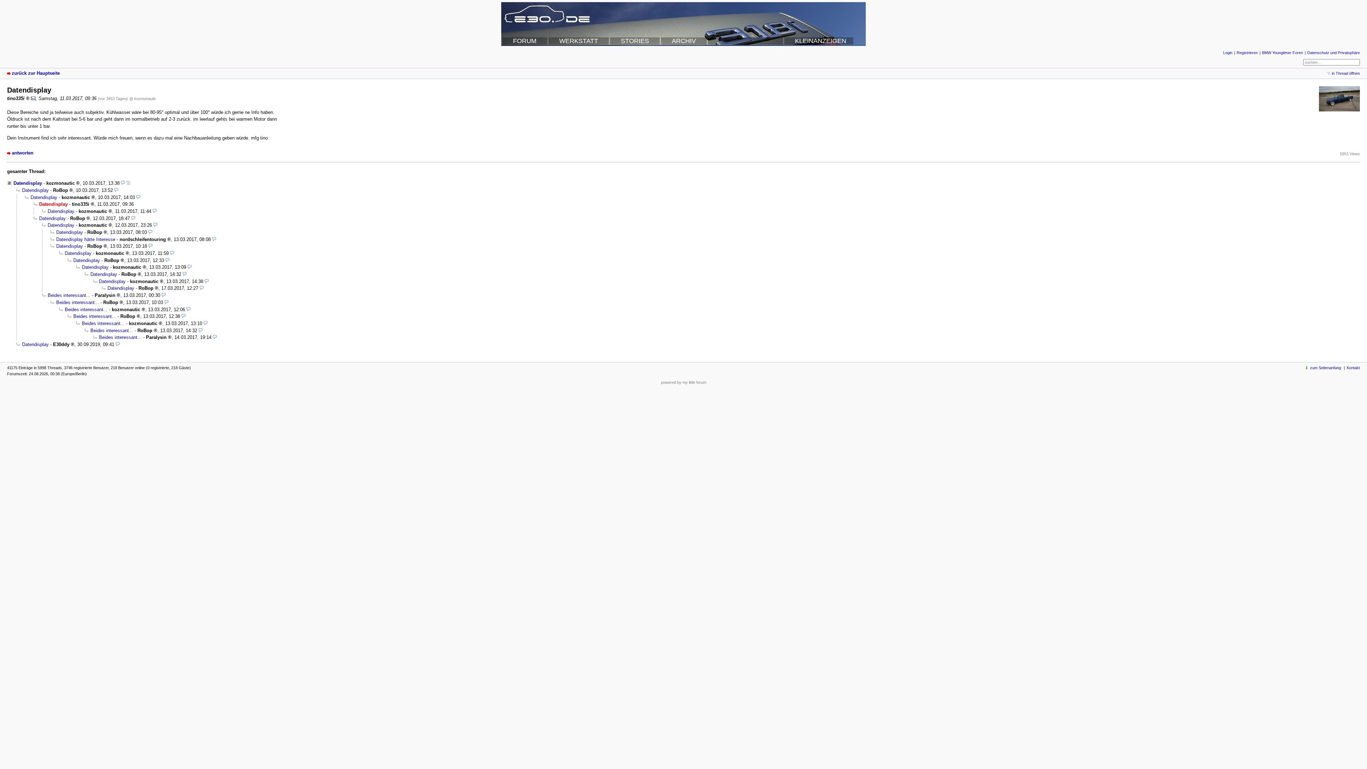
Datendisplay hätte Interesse (85, 239)
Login (1227, 53)
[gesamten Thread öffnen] (128, 183)
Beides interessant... (69, 295)
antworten (22, 153)
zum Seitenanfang (1325, 368)
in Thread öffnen (1346, 73)
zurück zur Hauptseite (36, 73)
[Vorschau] (123, 183)
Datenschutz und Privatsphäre (1333, 53)
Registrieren (1247, 53)
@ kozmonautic (142, 98)
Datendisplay (28, 183)
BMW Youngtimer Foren (1282, 53)
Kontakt (1353, 368)
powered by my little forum (683, 382)
